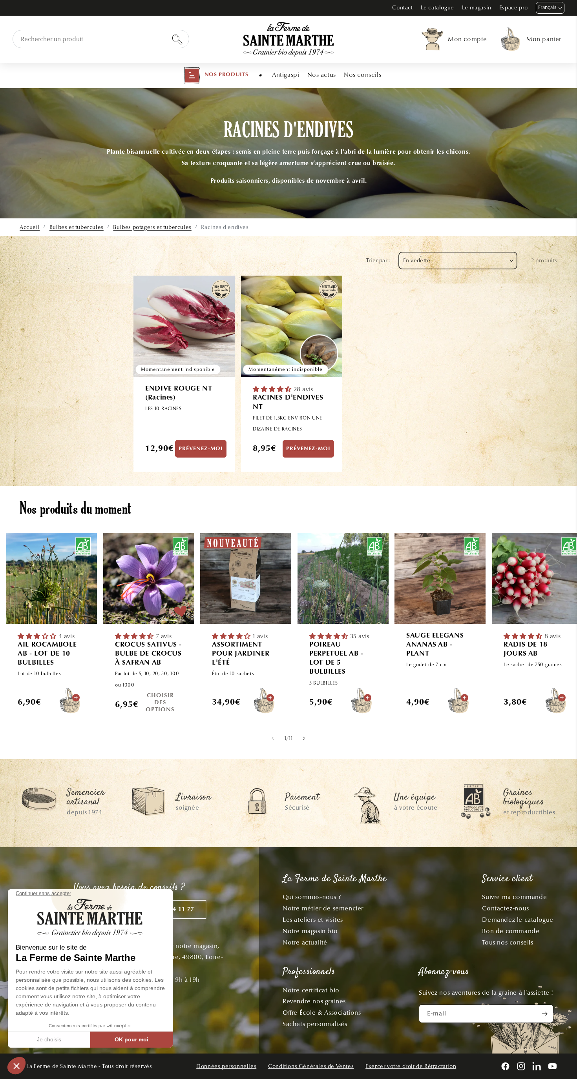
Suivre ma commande (514, 897)
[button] (215, 75)
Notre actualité (305, 942)
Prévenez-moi (201, 449)
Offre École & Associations (322, 1012)
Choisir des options (160, 703)
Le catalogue (437, 7)
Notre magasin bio (310, 931)
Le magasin (476, 7)
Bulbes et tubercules (76, 227)
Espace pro (513, 7)
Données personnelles (226, 1066)
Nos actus (321, 74)
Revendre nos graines (314, 1001)
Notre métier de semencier (323, 908)
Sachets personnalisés (315, 1024)
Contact (402, 7)
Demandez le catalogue (517, 919)
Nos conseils (362, 74)
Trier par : (378, 260)
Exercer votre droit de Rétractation (410, 1066)
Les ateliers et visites (313, 919)
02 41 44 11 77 (172, 909)
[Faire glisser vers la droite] (304, 738)
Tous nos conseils (507, 942)
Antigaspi (285, 74)
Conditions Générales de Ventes (311, 1066)
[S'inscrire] (544, 1014)
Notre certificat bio (311, 990)
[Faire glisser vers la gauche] (273, 738)
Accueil (30, 227)
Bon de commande (510, 931)
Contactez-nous (505, 908)
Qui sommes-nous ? (312, 897)
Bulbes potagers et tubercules (152, 227)
